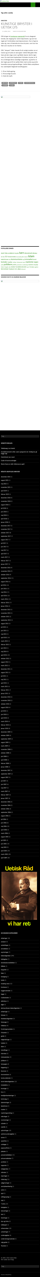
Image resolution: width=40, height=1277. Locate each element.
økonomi (23, 269)
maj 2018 (4, 515)
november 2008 (5, 749)
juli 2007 (3, 781)
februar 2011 (5, 690)
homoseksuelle (29, 82)
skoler (13, 267)
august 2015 (4, 623)
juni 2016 (4, 588)
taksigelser (4, 1207)
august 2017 (4, 539)
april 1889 (4, 858)
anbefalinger (4, 945)
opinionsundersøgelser (7, 1134)
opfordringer (4, 1130)
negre (36, 262)
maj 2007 (4, 788)
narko (24, 262)
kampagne (4, 1064)
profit (14, 264)
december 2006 (5, 802)
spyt (2, 1193)
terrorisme (4, 269)
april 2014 (4, 655)
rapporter (4, 1165)
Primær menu (37, 4)
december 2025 (5, 477)
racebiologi (25, 264)
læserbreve (4, 1106)
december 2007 (5, 770)
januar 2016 (4, 606)
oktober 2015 (5, 616)
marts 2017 (4, 557)
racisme (30, 264)
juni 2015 (4, 630)
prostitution (19, 264)
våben (19, 269)
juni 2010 (4, 714)
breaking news (5, 983)
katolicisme (4, 259)
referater (3, 1172)
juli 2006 (3, 819)
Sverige (32, 267)
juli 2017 (3, 543)
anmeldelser (4, 949)
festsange (4, 1022)
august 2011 (4, 672)
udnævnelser (5, 1228)
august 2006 (4, 816)
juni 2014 (4, 648)
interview (3, 1053)
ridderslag (4, 1179)
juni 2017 (4, 546)
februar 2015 (5, 644)
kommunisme (16, 259)
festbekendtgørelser (7, 1018)
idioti (2, 1046)
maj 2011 (4, 679)
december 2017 (5, 526)
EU (6, 256)
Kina (10, 259)
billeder (3, 966)
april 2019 (4, 491)
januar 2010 (4, 728)
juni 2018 (4, 512)
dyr (4, 256)
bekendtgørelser (5, 956)
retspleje (35, 264)
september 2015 (6, 620)
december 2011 (5, 669)
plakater (3, 1151)
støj (2, 1200)
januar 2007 (4, 798)
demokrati (28, 253)
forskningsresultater (7, 1029)
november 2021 (5, 487)
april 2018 (4, 519)
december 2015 (5, 609)
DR (2, 256)
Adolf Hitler (4, 253)
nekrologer (4, 1116)
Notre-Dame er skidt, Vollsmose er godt (12, 464)
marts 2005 (4, 854)
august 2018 (4, 505)
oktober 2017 (5, 532)
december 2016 (5, 567)
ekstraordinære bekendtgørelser (10, 1008)
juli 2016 (3, 585)
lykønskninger (5, 1102)
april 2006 (4, 830)
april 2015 (4, 637)
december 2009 (5, 732)
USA (15, 269)
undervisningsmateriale (8, 1239)
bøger (2, 994)
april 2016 (4, 595)
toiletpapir (4, 1225)
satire (2, 1190)
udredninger (4, 1232)
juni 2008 (4, 756)
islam (31, 256)
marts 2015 (4, 641)
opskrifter (4, 1141)
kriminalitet (29, 259)
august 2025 (4, 480)
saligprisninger (5, 1183)
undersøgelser (5, 1235)
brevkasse (4, 987)
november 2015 (5, 613)
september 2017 (6, 536)
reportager (4, 1176)
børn (21, 253)
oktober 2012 (5, 658)
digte (2, 1004)
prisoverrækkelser (6, 1158)
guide (2, 1036)
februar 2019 (5, 494)
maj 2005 (4, 847)
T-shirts (3, 1204)
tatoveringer (4, 1211)
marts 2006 (4, 833)
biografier (4, 969)
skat (10, 267)
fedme (21, 82)
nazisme (29, 262)
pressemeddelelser (6, 1155)
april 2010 (4, 718)
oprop (3, 1137)
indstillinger (4, 1050)
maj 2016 (4, 592)
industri (26, 256)
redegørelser (4, 1169)
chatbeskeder (5, 997)
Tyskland (11, 269)
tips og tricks (5, 1221)
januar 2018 (4, 522)
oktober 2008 (5, 753)
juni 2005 (4, 844)
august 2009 (4, 742)
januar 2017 (4, 564)
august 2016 (4, 581)
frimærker (4, 1032)
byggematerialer (5, 990)
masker (3, 1109)
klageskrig (4, 1067)
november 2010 (5, 700)
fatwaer (3, 1015)
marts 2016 (4, 599)
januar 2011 (4, 693)
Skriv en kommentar (19, 31)
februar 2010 (5, 725)
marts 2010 (4, 721)
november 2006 (5, 805)
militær (14, 262)
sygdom (36, 267)
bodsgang (4, 976)
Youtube (3, 1246)
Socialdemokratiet (21, 267)
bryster (5, 82)
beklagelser (4, 959)
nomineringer (5, 1120)
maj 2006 (4, 826)
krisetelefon (4, 1085)
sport (28, 267)
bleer (2, 973)
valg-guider (4, 1242)
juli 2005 (3, 840)
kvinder (5, 85)
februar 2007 (5, 795)
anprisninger (4, 952)
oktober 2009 (5, 735)
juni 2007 (4, 784)
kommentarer (5, 1074)
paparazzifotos (5, 1148)
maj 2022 (4, 484)
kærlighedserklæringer (7, 1095)
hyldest (3, 1043)
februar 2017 (5, 560)
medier (10, 262)
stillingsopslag (5, 1197)
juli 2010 (3, 711)
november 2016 (5, 571)
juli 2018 (3, 508)
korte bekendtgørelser (7, 1081)
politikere (8, 264)
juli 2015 (3, 627)
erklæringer (4, 1011)
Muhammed (19, 262)
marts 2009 (4, 746)
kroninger (4, 1088)
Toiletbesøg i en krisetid (8, 448)
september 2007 (6, 774)
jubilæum (3, 1060)
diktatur (34, 253)
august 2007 (4, 777)
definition (4, 1001)
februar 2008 (5, 763)
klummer (3, 1071)
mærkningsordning (6, 1113)
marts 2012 (4, 665)
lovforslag (4, 1099)
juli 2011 (3, 676)
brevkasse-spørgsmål (17, 36)
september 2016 (6, 578)
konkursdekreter (6, 1078)
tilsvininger (4, 1218)
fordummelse (12, 256)
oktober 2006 (5, 809)
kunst (34, 259)
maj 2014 (4, 651)
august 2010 (4, 707)
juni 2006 (4, 823)
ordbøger (3, 1144)
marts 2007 (4, 791)
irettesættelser (5, 1057)
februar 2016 (5, 602)
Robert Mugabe (4, 267)
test (2, 1214)
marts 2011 (4, 686)
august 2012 (4, 662)
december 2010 (5, 697)
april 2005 (4, 851)
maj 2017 (4, 550)
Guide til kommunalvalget (8, 460)
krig (23, 259)
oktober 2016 (5, 574)
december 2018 (5, 498)
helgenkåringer (5, 1039)
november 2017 (5, 529)
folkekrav (3, 1025)
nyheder (3, 1123)
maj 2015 (4, 634)
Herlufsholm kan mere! (8, 457)
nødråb (3, 1127)
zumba (12, 85)
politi (2, 264)
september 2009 (6, 739)
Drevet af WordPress (6, 1274)
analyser (4, 20)
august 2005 (4, 837)
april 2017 (4, 553)
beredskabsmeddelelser (8, 963)
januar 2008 (4, 767)
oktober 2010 (5, 704)
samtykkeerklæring (6, 1186)
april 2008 (4, 760)
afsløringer (4, 938)
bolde (2, 980)
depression (13, 82)
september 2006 (6, 812)
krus (2, 1092)
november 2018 (5, 501)
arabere (11, 253)
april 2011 (4, 683)
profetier (3, 1162)
